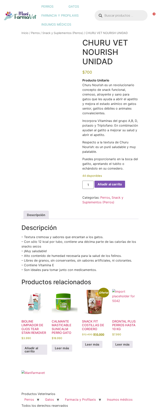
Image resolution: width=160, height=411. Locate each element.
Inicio (24, 33)
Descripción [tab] (36, 215)
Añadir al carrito (110, 184)
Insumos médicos (56, 24)
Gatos (73, 6)
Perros (47, 6)
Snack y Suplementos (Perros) (62, 33)
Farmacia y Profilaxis (60, 15)
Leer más (62, 348)
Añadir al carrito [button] (31, 349)
